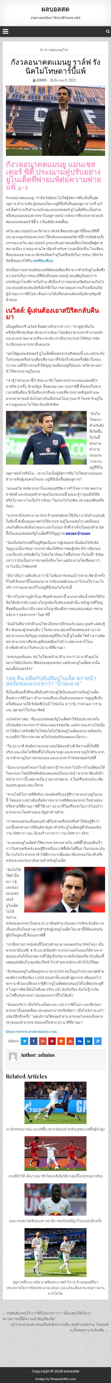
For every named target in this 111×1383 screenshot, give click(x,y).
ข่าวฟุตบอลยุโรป (56, 49)
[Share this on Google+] (43, 1041)
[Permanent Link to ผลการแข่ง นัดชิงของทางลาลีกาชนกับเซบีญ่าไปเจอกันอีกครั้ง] (55, 1199)
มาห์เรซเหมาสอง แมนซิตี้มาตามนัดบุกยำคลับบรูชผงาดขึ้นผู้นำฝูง (55, 1129)
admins (42, 80)
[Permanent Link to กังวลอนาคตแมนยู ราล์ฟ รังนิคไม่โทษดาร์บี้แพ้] (55, 121)
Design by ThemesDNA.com (55, 1379)
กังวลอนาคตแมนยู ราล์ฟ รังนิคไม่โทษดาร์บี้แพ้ (55, 66)
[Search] (108, 31)
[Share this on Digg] (79, 1041)
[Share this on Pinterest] (52, 1041)
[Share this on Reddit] (61, 1041)
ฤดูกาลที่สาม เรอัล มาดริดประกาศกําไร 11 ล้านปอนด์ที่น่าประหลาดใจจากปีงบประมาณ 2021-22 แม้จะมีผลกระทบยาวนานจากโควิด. (55, 1288)
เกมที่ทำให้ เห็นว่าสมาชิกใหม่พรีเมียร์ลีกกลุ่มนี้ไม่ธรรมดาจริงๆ (56, 1176)
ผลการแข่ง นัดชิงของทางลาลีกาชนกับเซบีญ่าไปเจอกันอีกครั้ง (55, 1221)
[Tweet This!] (24, 1041)
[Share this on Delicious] (98, 1041)
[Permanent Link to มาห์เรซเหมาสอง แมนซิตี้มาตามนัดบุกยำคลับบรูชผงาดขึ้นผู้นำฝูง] (55, 1103)
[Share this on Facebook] (33, 1041)
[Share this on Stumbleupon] (70, 1041)
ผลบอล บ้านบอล (78, 534)
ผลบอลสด (55, 8)
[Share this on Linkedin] (88, 1041)
